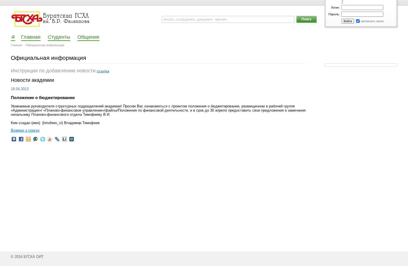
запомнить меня (372, 21)
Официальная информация (45, 45)
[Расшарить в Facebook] (21, 141)
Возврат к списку (25, 130)
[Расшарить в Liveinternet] (64, 141)
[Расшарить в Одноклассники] (28, 141)
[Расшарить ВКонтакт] (14, 141)
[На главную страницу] (51, 19)
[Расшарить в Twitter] (43, 141)
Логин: (335, 7)
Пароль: (334, 14)
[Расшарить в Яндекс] (50, 141)
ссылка (103, 71)
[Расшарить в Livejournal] (57, 141)
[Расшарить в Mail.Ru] (72, 141)
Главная (16, 45)
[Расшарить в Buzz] (35, 141)
